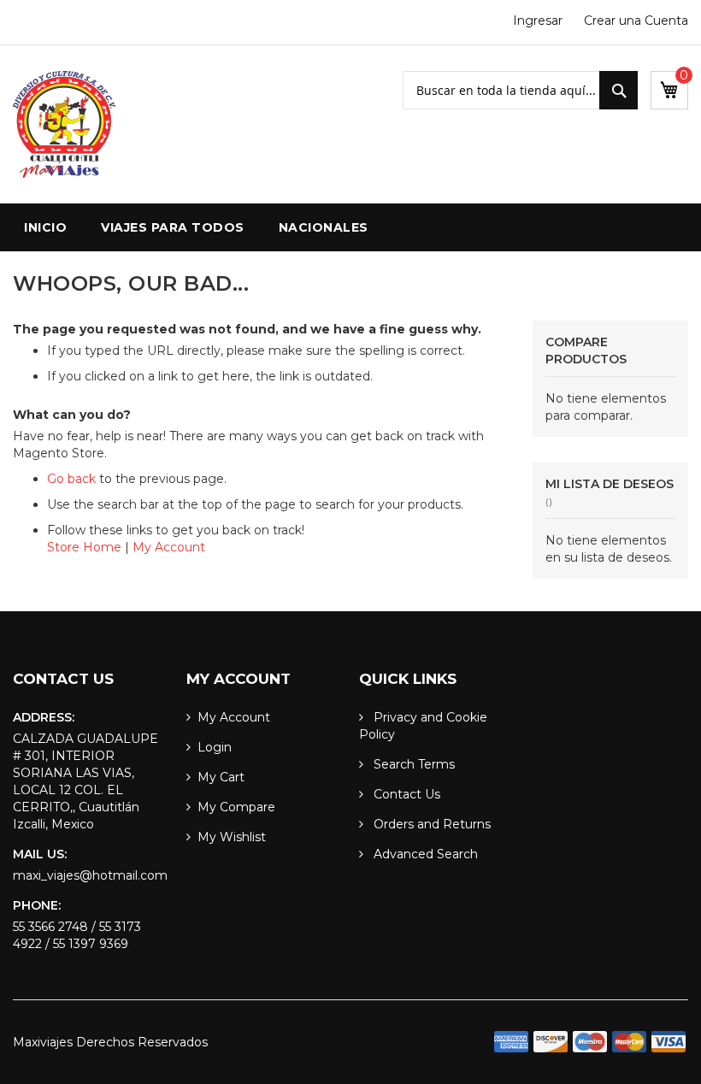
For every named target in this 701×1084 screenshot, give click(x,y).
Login (214, 747)
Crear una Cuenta (636, 20)
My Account (169, 547)
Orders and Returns (430, 824)
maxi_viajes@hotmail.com (90, 875)
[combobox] (520, 90)
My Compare (236, 807)
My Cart (220, 777)
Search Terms (412, 764)
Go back (71, 478)
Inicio (45, 227)
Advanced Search (424, 854)
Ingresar (538, 20)
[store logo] (64, 124)
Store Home (84, 547)
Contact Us (405, 794)
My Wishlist (231, 837)
